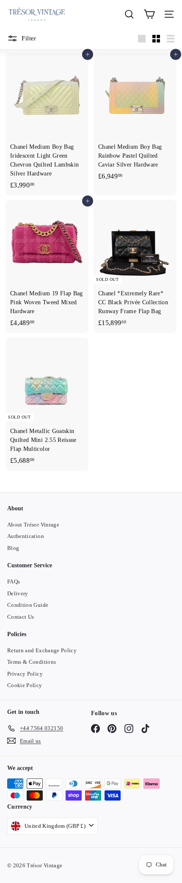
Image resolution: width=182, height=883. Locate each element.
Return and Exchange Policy (42, 650)
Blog (13, 548)
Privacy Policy (25, 674)
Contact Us (20, 617)
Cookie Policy (24, 685)
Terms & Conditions (31, 662)
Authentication (25, 536)
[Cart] (149, 14)
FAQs (13, 581)
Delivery (17, 593)
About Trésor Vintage (33, 524)
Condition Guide (27, 605)
